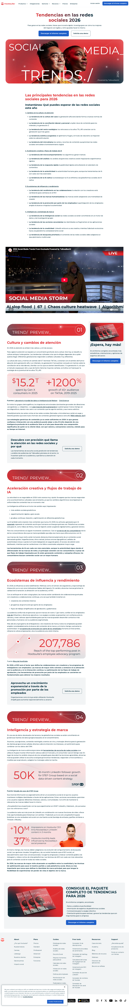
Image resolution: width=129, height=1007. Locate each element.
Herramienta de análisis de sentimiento (80, 950)
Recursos (55, 4)
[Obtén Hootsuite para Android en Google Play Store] (84, 1000)
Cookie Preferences (55, 1001)
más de (10, 615)
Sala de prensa (19, 961)
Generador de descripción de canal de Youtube (79, 985)
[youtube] (110, 1000)
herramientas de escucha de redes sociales (60, 750)
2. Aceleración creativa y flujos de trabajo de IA (43, 151)
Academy (95, 947)
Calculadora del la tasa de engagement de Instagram (79, 962)
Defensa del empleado (60, 974)
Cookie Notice (28, 997)
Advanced (37, 954)
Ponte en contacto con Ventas (117, 953)
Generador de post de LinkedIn (79, 973)
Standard (36, 947)
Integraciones (35, 4)
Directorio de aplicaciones (96, 962)
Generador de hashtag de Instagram (79, 955)
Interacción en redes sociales (59, 970)
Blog (93, 950)
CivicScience (64, 401)
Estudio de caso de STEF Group (26, 791)
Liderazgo (17, 954)
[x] (105, 1000)
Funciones (37, 961)
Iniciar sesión (95, 3)
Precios (65, 4)
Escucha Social (58, 954)
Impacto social (19, 964)
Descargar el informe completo (115, 3)
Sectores (45, 4)
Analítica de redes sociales (59, 950)
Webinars (95, 957)
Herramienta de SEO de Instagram (79, 968)
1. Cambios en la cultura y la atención (39, 113)
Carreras (16, 950)
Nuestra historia (19, 947)
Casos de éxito (96, 943)
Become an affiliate (98, 966)
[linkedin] (115, 1000)
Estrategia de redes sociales (59, 944)
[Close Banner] (65, 987)
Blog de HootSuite (20, 661)
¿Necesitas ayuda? (117, 943)
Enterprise (73, 4)
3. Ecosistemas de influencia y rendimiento (42, 186)
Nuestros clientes (20, 957)
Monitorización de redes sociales (59, 978)
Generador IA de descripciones (77, 944)
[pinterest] (120, 1000)
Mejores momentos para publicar (59, 959)
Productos (22, 4)
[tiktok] (125, 1000)
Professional (38, 950)
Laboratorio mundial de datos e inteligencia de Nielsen (36, 401)
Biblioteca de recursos (99, 954)
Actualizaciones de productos (117, 948)
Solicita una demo (80, 33)
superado (11, 524)
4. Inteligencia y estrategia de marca (39, 212)
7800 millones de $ (77, 416)
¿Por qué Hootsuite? (21, 943)
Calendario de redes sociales (59, 964)
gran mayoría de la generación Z (45, 407)
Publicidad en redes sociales (59, 984)
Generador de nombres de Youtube (80, 979)
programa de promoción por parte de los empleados (41, 629)
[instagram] (97, 1000)
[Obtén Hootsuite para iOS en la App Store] (70, 1000)
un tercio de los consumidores (69, 531)
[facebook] (101, 1000)
